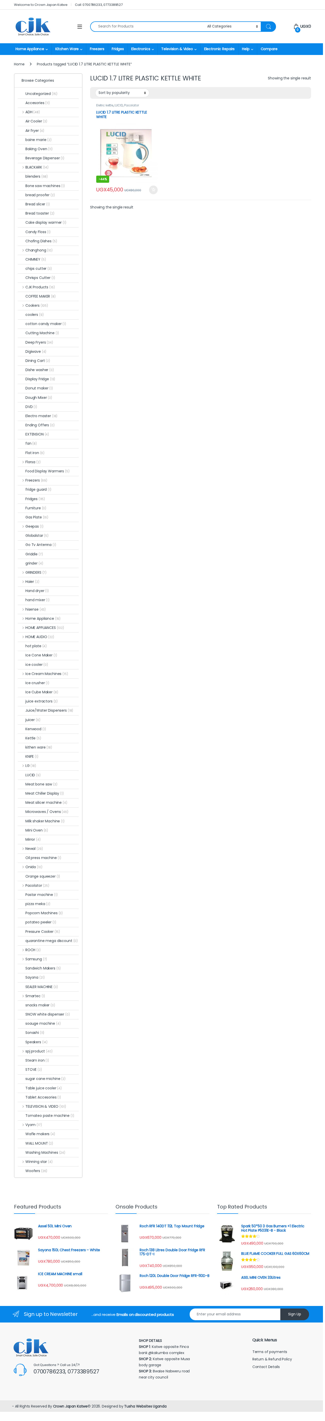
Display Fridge (40, 379)
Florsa (32, 462)
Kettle (33, 738)
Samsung (36, 959)
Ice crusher (37, 682)
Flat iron (34, 452)
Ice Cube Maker (41, 692)
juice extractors (41, 701)
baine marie (38, 139)
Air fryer (34, 130)
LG (30, 765)
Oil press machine (43, 857)
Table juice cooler (43, 1088)
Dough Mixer (38, 397)
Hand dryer (37, 590)
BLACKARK (36, 167)
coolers (34, 314)
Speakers (36, 1042)
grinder (34, 563)
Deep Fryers (39, 342)
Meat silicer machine (46, 802)
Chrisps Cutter (40, 277)
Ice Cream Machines (46, 673)
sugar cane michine (45, 1078)
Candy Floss (38, 231)
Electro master (41, 415)
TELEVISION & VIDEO (45, 1106)
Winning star (39, 1161)
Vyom (33, 1124)
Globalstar (36, 535)
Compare (269, 48)
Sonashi (34, 1032)
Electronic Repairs (219, 48)
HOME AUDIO (39, 636)
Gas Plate (36, 517)
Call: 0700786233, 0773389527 (99, 4)
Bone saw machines (45, 185)
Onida (33, 866)
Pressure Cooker (42, 931)
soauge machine (43, 1023)
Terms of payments (270, 1351)
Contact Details (266, 1366)
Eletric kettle (104, 105)
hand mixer (37, 599)
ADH (32, 112)
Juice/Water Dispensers (49, 710)
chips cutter (38, 268)
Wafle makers (40, 1133)
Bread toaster (39, 213)
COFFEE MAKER (40, 296)
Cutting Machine (42, 332)
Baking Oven (39, 148)
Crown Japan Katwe (70, 1406)
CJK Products (40, 287)
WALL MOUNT (39, 1143)
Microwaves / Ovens (46, 811)
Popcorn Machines (44, 913)
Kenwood (35, 728)
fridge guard (38, 489)
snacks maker (40, 1005)
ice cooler (36, 664)
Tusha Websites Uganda (144, 1406)
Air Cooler (36, 121)
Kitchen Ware (67, 48)
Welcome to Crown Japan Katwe (41, 4)
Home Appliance (29, 48)
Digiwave (35, 351)
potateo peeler (40, 922)
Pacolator (131, 105)
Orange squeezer (42, 876)
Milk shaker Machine (44, 821)
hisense (35, 609)
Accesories (37, 102)
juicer (32, 719)
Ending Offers (40, 425)
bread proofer (40, 195)
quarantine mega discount (51, 940)
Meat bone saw (41, 784)
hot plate (36, 646)
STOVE (33, 1069)
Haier (32, 581)
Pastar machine (41, 894)
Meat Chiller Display (44, 793)
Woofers (36, 1170)
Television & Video (177, 48)
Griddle (34, 554)
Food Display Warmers (47, 471)
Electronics (140, 48)
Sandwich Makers (43, 968)
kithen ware (38, 747)
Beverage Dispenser (44, 158)
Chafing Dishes (41, 241)
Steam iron (37, 1060)
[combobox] (147, 26)
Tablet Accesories (43, 1097)
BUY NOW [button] (153, 190)
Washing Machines (45, 1152)
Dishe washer (39, 369)
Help (245, 48)
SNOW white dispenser (47, 1014)
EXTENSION (37, 434)
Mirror (33, 839)
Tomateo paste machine (49, 1115)
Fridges (118, 48)
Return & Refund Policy (272, 1359)
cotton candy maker (45, 323)
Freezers (97, 48)
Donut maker (39, 388)
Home (19, 64)
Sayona (34, 977)
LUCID (119, 105)
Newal (34, 848)
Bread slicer (37, 204)
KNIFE (31, 756)
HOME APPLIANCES (44, 627)
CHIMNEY (35, 259)
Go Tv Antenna (40, 544)
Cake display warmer (45, 222)
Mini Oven (36, 830)
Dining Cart (37, 360)
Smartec (35, 995)
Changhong (39, 250)
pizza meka (37, 903)
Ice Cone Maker (41, 655)
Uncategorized (41, 93)
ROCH (33, 949)
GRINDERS (35, 572)
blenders (36, 176)
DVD (31, 406)
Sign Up (294, 1314)
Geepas (34, 526)
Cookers (36, 305)
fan (31, 443)
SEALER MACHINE (41, 986)
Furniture (35, 508)
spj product (39, 1051)
